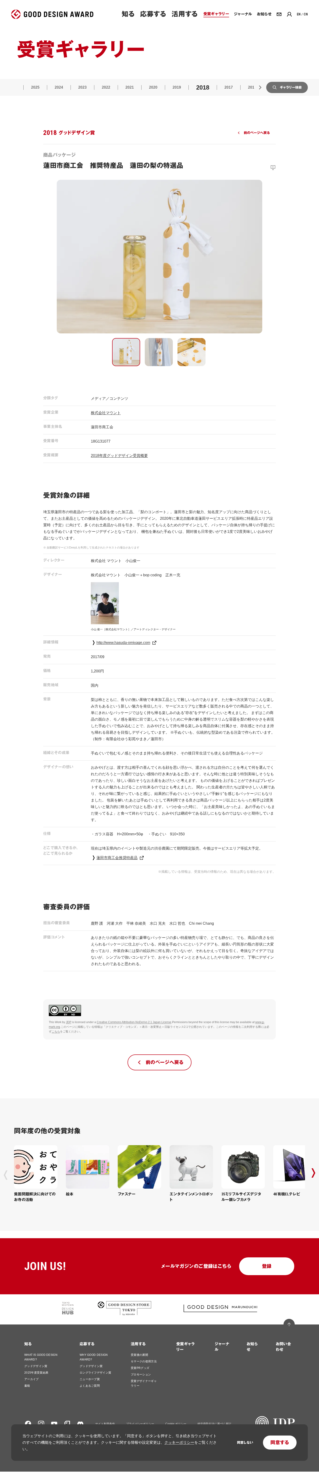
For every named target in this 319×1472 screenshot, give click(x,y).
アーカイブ (31, 1379)
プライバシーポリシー (140, 1423)
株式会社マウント (106, 413)
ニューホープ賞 (90, 1379)
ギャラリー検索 (291, 87)
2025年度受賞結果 (36, 1372)
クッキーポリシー (179, 1442)
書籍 (27, 1385)
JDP (68, 1022)
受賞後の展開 (139, 1355)
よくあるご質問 (90, 1385)
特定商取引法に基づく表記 (214, 1423)
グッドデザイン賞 (35, 1366)
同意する (279, 1442)
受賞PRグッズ (140, 1368)
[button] (126, 352)
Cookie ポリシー (175, 1423)
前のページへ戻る (257, 133)
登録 (267, 1266)
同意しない (245, 1442)
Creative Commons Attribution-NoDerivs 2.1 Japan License (134, 1022)
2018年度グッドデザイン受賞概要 (119, 456)
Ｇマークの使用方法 (144, 1361)
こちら (56, 1031)
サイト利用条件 (105, 1423)
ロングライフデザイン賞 (95, 1372)
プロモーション (141, 1374)
